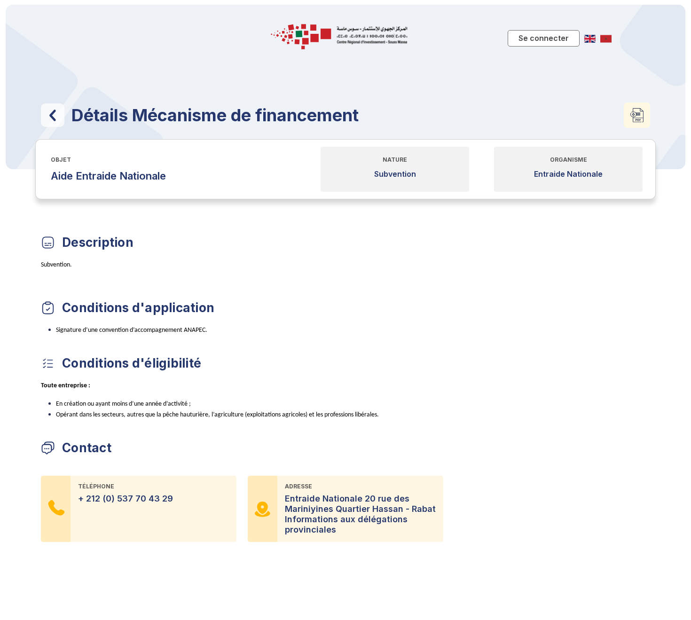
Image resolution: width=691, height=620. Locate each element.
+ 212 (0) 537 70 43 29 (125, 498)
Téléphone (96, 486)
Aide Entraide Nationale (108, 176)
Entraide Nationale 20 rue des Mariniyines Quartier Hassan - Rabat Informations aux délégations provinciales (360, 514)
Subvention (395, 174)
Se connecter (543, 38)
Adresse (298, 486)
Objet (61, 159)
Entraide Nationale (568, 174)
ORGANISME (568, 159)
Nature (395, 159)
